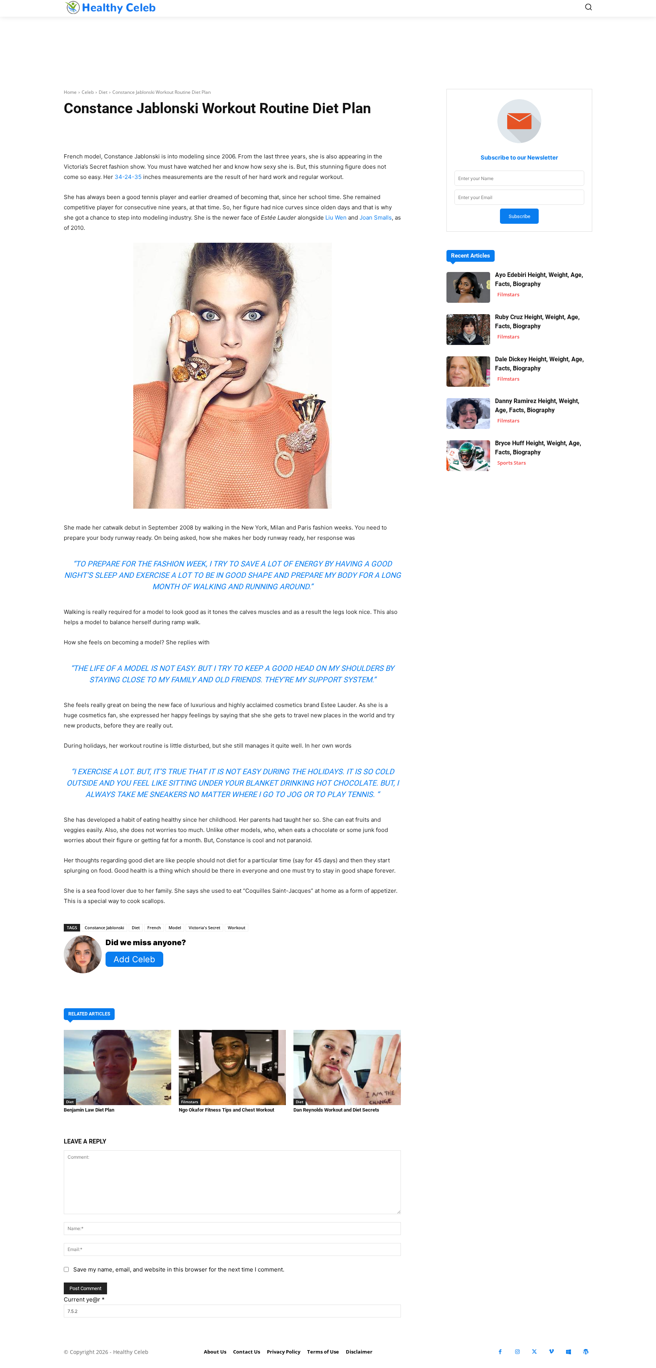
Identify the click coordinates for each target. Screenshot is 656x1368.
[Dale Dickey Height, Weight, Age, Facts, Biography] (468, 371)
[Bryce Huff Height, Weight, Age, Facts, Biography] (468, 455)
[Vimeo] (551, 1352)
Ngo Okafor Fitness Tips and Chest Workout (226, 1110)
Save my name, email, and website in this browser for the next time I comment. (178, 1269)
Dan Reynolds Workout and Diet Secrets (336, 1110)
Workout (236, 927)
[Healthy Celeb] (110, 7)
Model (175, 927)
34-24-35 (128, 176)
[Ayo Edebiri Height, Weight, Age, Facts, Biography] (468, 287)
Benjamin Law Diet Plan (89, 1110)
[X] (534, 1352)
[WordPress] (585, 1352)
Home (70, 92)
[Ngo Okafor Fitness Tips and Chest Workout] (232, 1067)
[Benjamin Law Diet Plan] (117, 1067)
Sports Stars (511, 462)
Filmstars (189, 1101)
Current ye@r (84, 1299)
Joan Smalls (376, 217)
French (154, 927)
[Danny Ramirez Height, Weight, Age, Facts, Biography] (468, 413)
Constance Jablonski (104, 927)
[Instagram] (517, 1352)
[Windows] (568, 1352)
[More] (323, 132)
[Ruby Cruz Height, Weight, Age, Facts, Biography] (468, 329)
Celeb (88, 92)
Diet (103, 92)
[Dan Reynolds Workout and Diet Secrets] (347, 1067)
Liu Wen (336, 217)
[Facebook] (500, 1352)
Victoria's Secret (204, 927)
